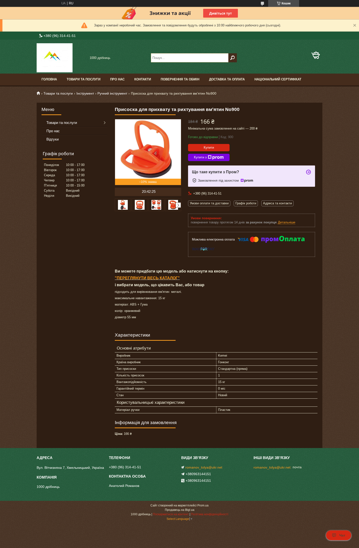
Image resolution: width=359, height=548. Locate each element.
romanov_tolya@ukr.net (203, 467)
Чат (342, 535)
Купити (209, 147)
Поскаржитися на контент (171, 514)
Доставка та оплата (227, 79)
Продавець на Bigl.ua (179, 510)
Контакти (142, 79)
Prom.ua (203, 505)
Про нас (117, 79)
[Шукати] (232, 57)
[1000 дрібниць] (61, 57)
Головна (49, 79)
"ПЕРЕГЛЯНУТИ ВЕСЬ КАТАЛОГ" (147, 278)
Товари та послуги (83, 79)
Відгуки (52, 139)
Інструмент (85, 93)
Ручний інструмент (112, 93)
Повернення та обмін (180, 79)
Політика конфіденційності (209, 514)
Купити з (200, 157)
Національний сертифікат (277, 79)
